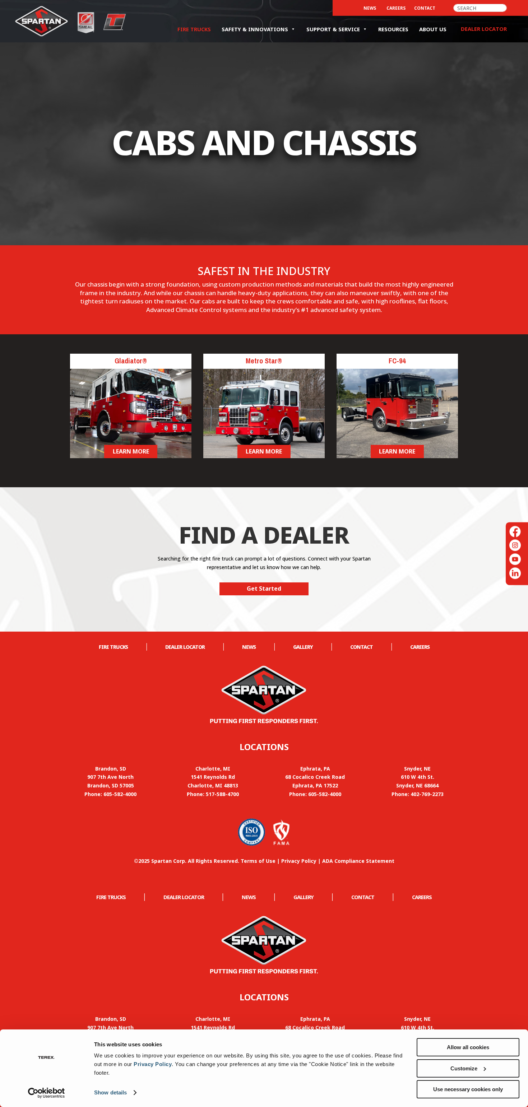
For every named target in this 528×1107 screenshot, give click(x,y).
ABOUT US (432, 29)
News (369, 8)
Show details (110, 1092)
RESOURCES (393, 29)
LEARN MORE (131, 451)
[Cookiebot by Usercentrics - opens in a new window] (46, 1093)
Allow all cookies (468, 1047)
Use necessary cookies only (468, 1089)
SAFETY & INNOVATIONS (255, 29)
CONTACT (424, 8)
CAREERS (396, 8)
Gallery (303, 646)
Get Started (264, 588)
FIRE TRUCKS (194, 29)
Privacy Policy (153, 1064)
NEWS (249, 646)
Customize (463, 1068)
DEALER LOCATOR (185, 646)
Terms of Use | (261, 860)
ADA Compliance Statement (358, 860)
